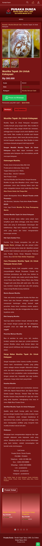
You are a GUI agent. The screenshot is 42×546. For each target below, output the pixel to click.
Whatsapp (16, 525)
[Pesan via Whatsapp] (33, 2)
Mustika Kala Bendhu (9, 512)
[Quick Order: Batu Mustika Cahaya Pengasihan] (39, 509)
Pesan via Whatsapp (16, 98)
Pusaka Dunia (17, 479)
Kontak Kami (6, 2)
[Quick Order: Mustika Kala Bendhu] (20, 509)
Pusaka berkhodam (33, 477)
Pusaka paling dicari (27, 479)
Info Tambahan (20, 109)
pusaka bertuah (8, 479)
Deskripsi (7, 109)
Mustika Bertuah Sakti (29, 90)
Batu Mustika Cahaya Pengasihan (28, 513)
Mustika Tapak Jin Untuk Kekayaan (17, 477)
